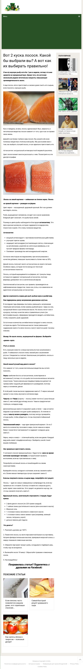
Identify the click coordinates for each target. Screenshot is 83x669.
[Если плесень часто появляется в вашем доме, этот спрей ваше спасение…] (15, 588)
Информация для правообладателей (55, 664)
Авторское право (34, 664)
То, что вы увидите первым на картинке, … (67, 152)
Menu (5, 16)
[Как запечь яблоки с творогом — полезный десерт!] (15, 624)
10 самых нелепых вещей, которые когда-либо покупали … (67, 131)
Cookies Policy (42, 666)
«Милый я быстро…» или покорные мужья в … (68, 93)
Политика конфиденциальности (15, 664)
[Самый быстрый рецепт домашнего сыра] (41, 588)
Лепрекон (35, 661)
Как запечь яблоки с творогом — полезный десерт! (14, 639)
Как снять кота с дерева (68, 111)
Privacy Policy (74, 664)
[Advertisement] (41, 34)
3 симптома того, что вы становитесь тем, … (68, 73)
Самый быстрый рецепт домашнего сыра (40, 602)
